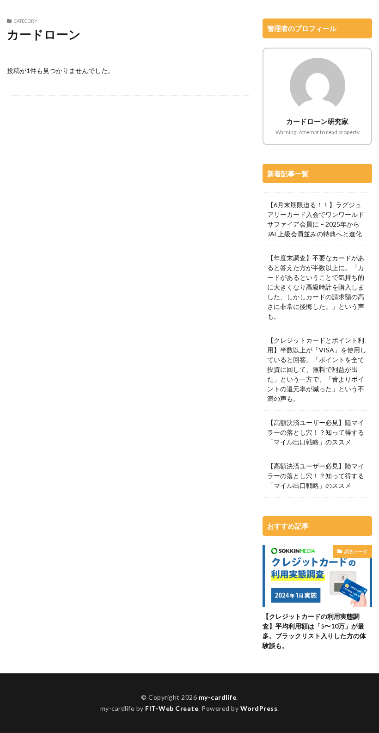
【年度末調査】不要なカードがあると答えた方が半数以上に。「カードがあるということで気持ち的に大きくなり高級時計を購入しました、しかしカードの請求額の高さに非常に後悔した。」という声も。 (315, 287)
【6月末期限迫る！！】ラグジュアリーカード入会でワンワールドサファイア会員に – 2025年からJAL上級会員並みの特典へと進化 (315, 219)
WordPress (259, 708)
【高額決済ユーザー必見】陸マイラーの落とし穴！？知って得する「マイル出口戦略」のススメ (315, 432)
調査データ (355, 551)
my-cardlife (218, 697)
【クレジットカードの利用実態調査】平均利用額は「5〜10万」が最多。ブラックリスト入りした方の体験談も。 (314, 630)
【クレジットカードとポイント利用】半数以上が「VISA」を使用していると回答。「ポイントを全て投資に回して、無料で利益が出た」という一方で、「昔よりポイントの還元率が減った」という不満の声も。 (317, 369)
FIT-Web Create (171, 708)
